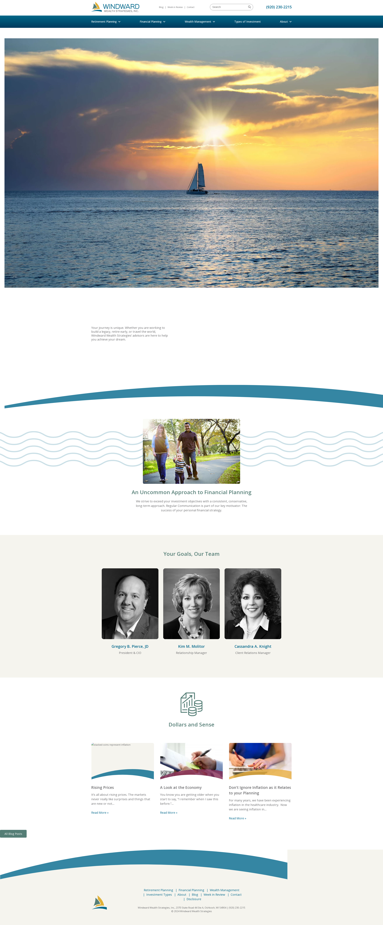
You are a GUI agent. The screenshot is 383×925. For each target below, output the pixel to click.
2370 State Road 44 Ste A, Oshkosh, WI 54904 (201, 907)
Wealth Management (198, 21)
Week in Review (175, 7)
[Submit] (250, 7)
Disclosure (194, 899)
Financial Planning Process (113, 352)
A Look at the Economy (181, 787)
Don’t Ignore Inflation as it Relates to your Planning (260, 790)
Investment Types (159, 895)
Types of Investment (247, 21)
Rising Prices (102, 787)
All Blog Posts (13, 834)
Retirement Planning (104, 21)
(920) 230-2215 (279, 6)
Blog (161, 7)
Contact (190, 7)
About (284, 21)
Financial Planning (151, 21)
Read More (98, 813)
